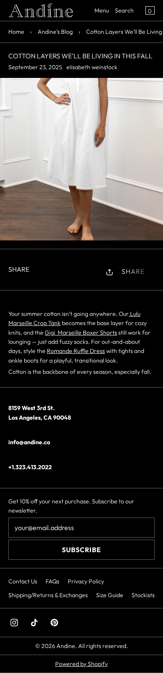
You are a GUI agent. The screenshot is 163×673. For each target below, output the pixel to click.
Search (124, 10)
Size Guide (109, 595)
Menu (101, 10)
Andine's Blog (55, 31)
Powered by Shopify (81, 664)
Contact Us (22, 581)
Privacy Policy (86, 581)
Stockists (143, 595)
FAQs (52, 581)
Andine (65, 646)
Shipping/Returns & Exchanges (48, 595)
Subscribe (81, 549)
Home (16, 31)
